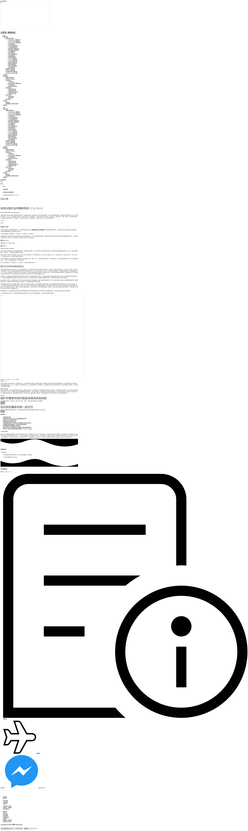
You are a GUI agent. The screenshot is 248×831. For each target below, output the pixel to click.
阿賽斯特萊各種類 (9, 38)
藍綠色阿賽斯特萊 (12, 64)
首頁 (4, 35)
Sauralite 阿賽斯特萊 (12, 61)
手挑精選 (5, 100)
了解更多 (3, 402)
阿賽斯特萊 (5, 37)
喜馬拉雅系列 (8, 87)
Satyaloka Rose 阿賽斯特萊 (14, 41)
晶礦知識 (5, 105)
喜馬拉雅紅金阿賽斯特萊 (13, 50)
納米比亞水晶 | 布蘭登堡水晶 (14, 83)
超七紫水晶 (8, 99)
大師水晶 (5, 74)
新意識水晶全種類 (9, 77)
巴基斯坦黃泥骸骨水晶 (13, 92)
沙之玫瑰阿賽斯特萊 (12, 47)
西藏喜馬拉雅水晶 (12, 90)
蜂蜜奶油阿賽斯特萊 (12, 63)
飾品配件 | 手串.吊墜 (10, 79)
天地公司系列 (8, 95)
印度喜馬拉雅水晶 (12, 89)
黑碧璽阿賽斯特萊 (12, 57)
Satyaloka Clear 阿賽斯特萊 (14, 39)
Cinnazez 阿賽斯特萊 (12, 60)
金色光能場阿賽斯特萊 (13, 45)
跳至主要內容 (3, 1)
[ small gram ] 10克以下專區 (12, 73)
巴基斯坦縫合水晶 (12, 93)
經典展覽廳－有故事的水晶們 (12, 103)
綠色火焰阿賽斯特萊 (12, 66)
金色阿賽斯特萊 (11, 67)
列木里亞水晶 (11, 82)
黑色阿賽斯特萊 (11, 55)
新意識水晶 (5, 76)
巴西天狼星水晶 (11, 84)
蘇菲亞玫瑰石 (11, 96)
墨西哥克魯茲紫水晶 (12, 86)
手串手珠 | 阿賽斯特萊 (10, 70)
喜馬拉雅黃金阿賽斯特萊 (13, 48)
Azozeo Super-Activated (15, 212)
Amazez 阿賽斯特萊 (12, 58)
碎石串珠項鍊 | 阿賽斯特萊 (11, 71)
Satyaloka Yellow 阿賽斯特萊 (14, 42)
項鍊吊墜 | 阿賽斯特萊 (10, 68)
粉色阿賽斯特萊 (11, 53)
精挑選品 (8, 102)
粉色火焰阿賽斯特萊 (12, 54)
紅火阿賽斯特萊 (11, 51)
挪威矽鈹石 (10, 97)
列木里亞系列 (8, 80)
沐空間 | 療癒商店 (8, 32)
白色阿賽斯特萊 (11, 44)
